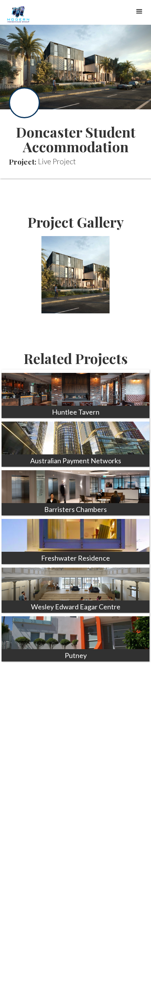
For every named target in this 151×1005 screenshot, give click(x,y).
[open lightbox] (75, 274)
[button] (139, 11)
